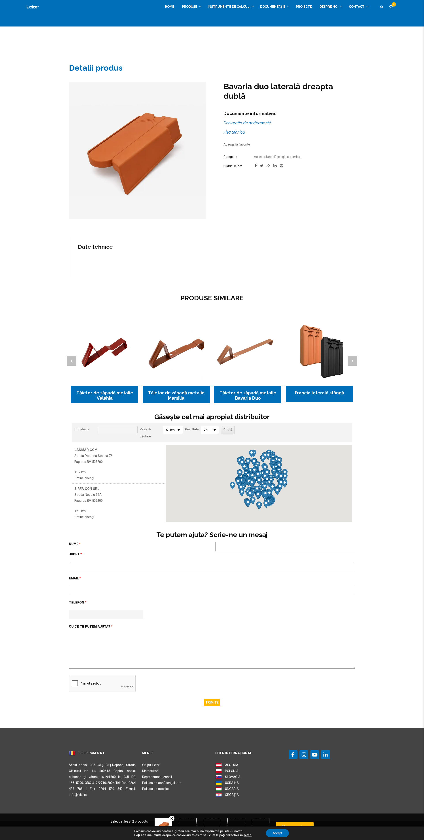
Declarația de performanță (247, 123)
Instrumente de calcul (229, 6)
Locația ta (82, 429)
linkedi (275, 167)
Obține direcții (84, 478)
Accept (277, 833)
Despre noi (329, 6)
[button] (259, 481)
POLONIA (231, 771)
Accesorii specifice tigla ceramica (277, 157)
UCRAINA (231, 783)
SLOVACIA (232, 777)
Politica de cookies (156, 789)
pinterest (281, 167)
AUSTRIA (231, 765)
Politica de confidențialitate (161, 783)
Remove (171, 818)
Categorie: (230, 157)
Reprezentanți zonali (157, 777)
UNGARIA (231, 789)
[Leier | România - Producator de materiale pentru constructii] (32, 7)
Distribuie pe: (232, 166)
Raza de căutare (145, 432)
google (268, 167)
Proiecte (304, 6)
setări (248, 835)
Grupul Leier (150, 765)
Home (169, 6)
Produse (189, 6)
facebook (255, 167)
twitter (261, 167)
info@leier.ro (78, 795)
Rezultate (192, 429)
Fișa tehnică (234, 132)
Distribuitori (150, 771)
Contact (356, 6)
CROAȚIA (231, 795)
